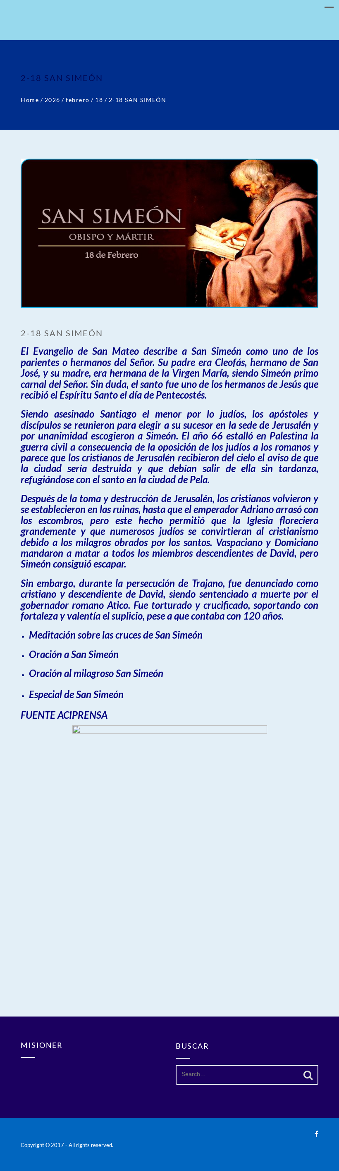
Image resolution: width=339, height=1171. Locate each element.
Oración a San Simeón (74, 654)
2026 (52, 99)
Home (30, 99)
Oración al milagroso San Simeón (96, 673)
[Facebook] (316, 1134)
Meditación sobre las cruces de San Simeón (116, 635)
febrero (78, 99)
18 (99, 99)
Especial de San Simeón (76, 694)
